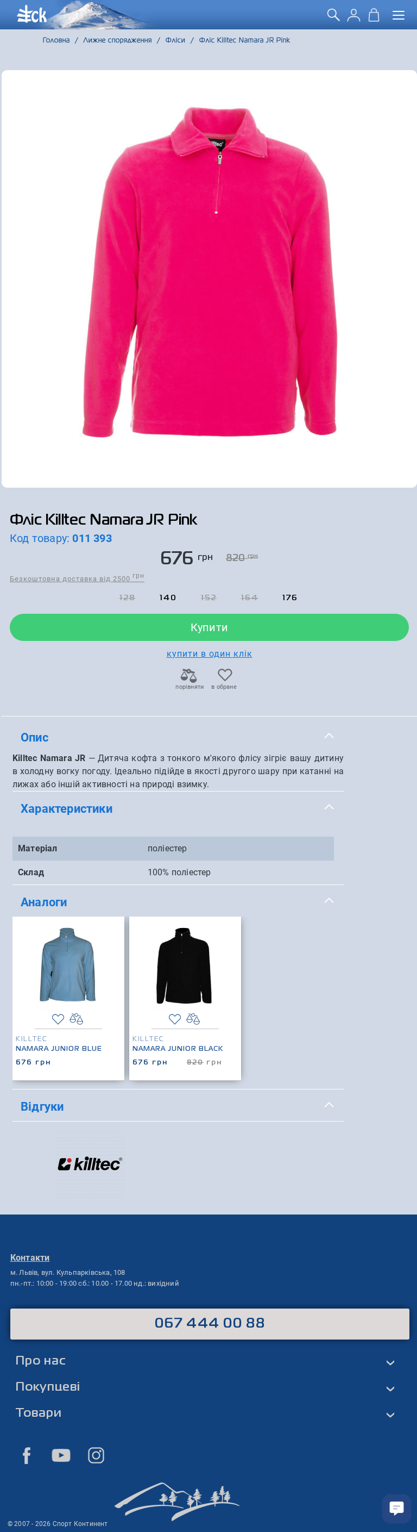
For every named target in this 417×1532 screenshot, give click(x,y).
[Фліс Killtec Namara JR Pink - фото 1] (209, 279)
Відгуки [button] (42, 1106)
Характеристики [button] (66, 808)
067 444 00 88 (210, 1324)
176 (290, 598)
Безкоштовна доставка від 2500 (77, 578)
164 (249, 598)
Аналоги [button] (44, 902)
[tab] (178, 737)
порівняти (189, 686)
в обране (224, 686)
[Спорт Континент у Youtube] (61, 1455)
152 (209, 598)
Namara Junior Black (177, 1049)
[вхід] (354, 19)
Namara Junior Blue (59, 1049)
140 (168, 598)
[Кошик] (374, 19)
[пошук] (333, 19)
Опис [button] (34, 737)
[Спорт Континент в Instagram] (96, 1455)
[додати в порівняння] (76, 1019)
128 (127, 598)
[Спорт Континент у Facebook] (26, 1455)
